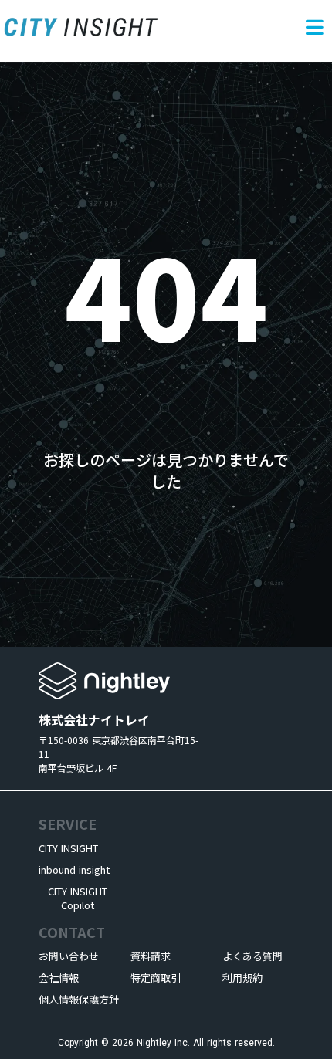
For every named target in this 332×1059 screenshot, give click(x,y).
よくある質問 (252, 956)
